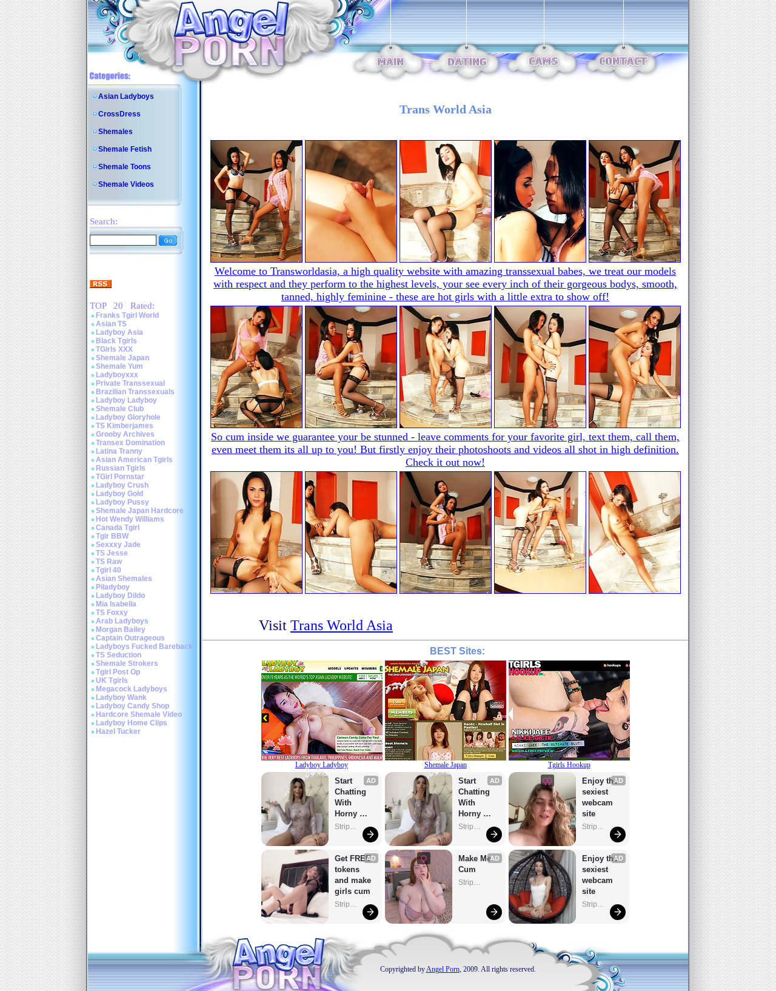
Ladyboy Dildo (120, 595)
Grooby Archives (125, 434)
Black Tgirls (116, 341)
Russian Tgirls (121, 468)
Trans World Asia (341, 625)
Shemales (115, 131)
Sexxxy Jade (118, 544)
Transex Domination (130, 442)
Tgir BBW (112, 536)
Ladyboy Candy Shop (132, 706)
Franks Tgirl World (127, 315)
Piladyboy (113, 587)
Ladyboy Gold (119, 493)
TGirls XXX (114, 349)
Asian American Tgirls (134, 459)
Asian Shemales (124, 578)
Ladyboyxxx (117, 375)
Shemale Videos (126, 184)
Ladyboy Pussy (122, 502)
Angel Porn (443, 969)
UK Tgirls (112, 680)
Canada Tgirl (117, 527)
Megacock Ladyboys (131, 689)
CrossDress (119, 114)
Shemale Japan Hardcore (140, 510)
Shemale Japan (122, 358)
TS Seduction (118, 655)
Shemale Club (120, 409)
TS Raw (109, 561)
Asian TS (111, 324)
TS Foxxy (112, 612)
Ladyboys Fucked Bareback (144, 646)
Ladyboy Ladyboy (126, 400)
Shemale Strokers (127, 663)
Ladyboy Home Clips (131, 723)
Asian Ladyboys (126, 96)
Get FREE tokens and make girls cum (353, 875)
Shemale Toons (124, 167)
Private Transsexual (130, 383)
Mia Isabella (116, 604)
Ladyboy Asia (119, 332)
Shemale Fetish (125, 149)
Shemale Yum (119, 366)
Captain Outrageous (130, 638)
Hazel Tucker (118, 731)
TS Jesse (112, 553)
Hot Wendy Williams (130, 519)
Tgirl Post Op (118, 672)
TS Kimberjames (124, 426)
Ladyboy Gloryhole (128, 417)
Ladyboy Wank (121, 697)
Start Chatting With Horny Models (352, 797)
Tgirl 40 (108, 570)
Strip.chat (347, 826)
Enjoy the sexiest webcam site (600, 797)
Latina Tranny (119, 451)
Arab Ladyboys (122, 621)
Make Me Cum (475, 864)
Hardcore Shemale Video (139, 714)
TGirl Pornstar (120, 476)
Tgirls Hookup (569, 765)
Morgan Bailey (121, 629)
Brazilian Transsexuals (135, 392)
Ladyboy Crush (122, 485)
